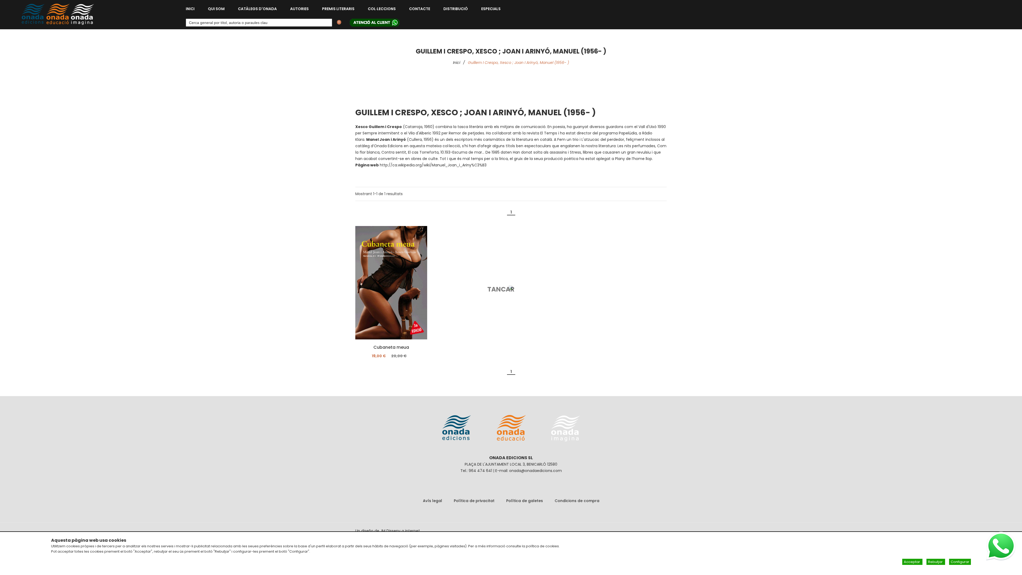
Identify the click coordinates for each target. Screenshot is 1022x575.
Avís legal (432, 500)
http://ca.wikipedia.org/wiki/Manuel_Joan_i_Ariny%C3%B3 (433, 165)
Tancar (500, 289)
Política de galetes (524, 500)
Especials (491, 8)
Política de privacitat (474, 500)
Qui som (216, 8)
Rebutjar (935, 562)
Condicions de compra (577, 500)
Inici (190, 8)
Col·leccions (382, 8)
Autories (299, 8)
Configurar (960, 562)
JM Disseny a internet (400, 530)
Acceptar (912, 562)
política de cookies (542, 546)
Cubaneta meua (391, 347)
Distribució (455, 8)
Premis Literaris (338, 8)
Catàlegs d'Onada (257, 8)
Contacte (419, 8)
